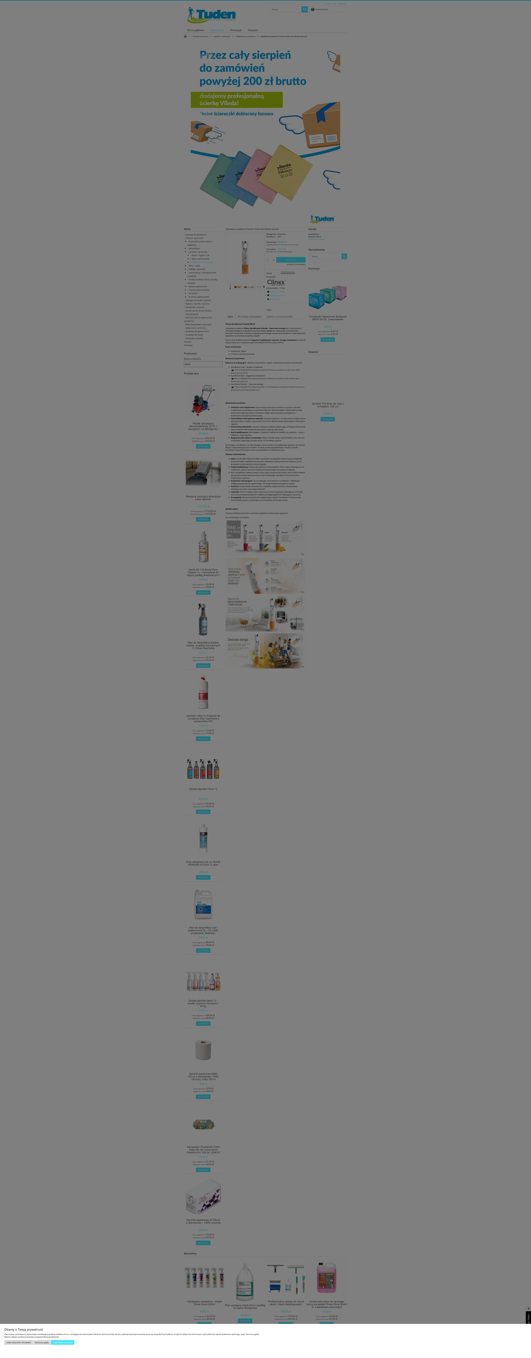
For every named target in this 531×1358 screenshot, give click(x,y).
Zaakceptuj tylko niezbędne (18, 1342)
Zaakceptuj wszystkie (62, 1342)
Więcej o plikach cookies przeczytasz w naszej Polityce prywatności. (31, 1336)
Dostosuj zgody (42, 1342)
